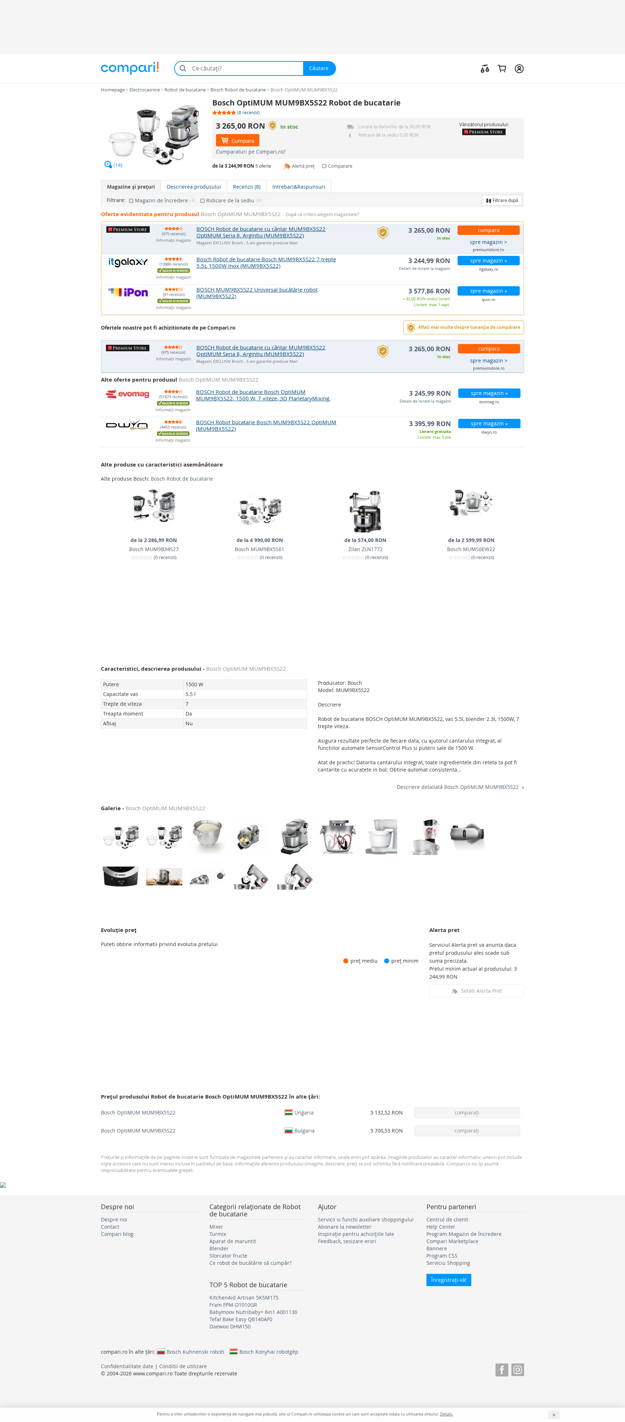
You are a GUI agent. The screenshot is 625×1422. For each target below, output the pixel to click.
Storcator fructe (228, 1255)
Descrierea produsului (194, 186)
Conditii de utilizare (183, 1366)
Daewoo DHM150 (230, 1326)
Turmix (217, 1233)
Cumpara (242, 140)
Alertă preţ (303, 166)
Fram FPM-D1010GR (233, 1304)
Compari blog (117, 1233)
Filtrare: (116, 200)
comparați (467, 1112)
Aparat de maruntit (232, 1241)
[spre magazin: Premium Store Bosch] (483, 132)
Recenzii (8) (246, 186)
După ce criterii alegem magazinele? (322, 214)
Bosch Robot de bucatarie (182, 478)
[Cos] (502, 68)
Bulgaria (304, 1130)
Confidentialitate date (127, 1366)
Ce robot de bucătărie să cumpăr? (250, 1262)
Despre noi (114, 1219)
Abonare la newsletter (344, 1226)
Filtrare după (505, 200)
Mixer (216, 1226)
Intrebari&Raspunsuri (298, 186)
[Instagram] (517, 1368)
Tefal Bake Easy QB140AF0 (240, 1319)
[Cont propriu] (519, 68)
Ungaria (304, 1112)
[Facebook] (502, 1368)
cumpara (488, 230)
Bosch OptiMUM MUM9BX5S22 (138, 1112)
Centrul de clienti (447, 1219)
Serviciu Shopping (448, 1262)
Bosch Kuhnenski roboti (195, 1351)
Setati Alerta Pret (481, 990)
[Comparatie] (485, 68)
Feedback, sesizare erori (347, 1241)
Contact (110, 1226)
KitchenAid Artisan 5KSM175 (244, 1297)
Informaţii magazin (173, 240)
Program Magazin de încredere (464, 1233)
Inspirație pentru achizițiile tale (356, 1233)
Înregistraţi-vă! (449, 1279)
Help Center (440, 1226)
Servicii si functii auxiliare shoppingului (366, 1219)
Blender (219, 1248)
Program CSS (442, 1255)
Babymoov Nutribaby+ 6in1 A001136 (253, 1312)
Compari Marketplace (452, 1241)
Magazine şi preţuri (131, 186)
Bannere (436, 1248)
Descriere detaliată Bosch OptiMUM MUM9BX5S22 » (460, 786)
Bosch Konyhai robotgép (268, 1351)
